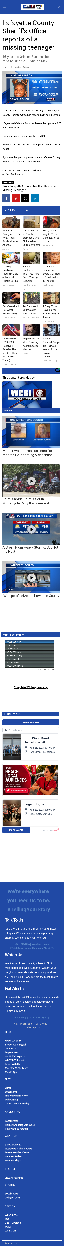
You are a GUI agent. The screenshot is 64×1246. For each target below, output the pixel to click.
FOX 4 (8, 1218)
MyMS (8, 1226)
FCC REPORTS (41, 1023)
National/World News (16, 1095)
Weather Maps (13, 1160)
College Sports (12, 1197)
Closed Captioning (23, 1023)
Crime (8, 1087)
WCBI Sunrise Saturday (17, 1103)
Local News (8, 182)
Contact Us (11, 1048)
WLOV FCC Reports (15, 1060)
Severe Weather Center (17, 1152)
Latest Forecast (13, 1144)
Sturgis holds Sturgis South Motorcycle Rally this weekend (25, 501)
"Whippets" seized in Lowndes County (30, 596)
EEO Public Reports (31, 1027)
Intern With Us (12, 1064)
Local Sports (11, 1193)
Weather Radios (13, 1156)
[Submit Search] (59, 7)
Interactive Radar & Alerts (18, 1148)
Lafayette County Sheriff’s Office (29, 186)
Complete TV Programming (31, 687)
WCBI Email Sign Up (38, 1017)
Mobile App (20, 1017)
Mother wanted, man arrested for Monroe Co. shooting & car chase (27, 453)
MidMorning (11, 1099)
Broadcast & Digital (15, 1044)
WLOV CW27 (11, 1214)
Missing (7, 190)
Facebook (11, 174)
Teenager (19, 190)
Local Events (11, 1120)
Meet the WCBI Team (16, 1068)
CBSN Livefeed (13, 1222)
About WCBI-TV (13, 1040)
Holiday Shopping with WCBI (20, 1124)
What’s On (10, 1230)
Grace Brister (23, 67)
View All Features (14, 1177)
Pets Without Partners (16, 1128)
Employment (11, 1052)
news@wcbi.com (40, 944)
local (53, 186)
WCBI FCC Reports (15, 1056)
